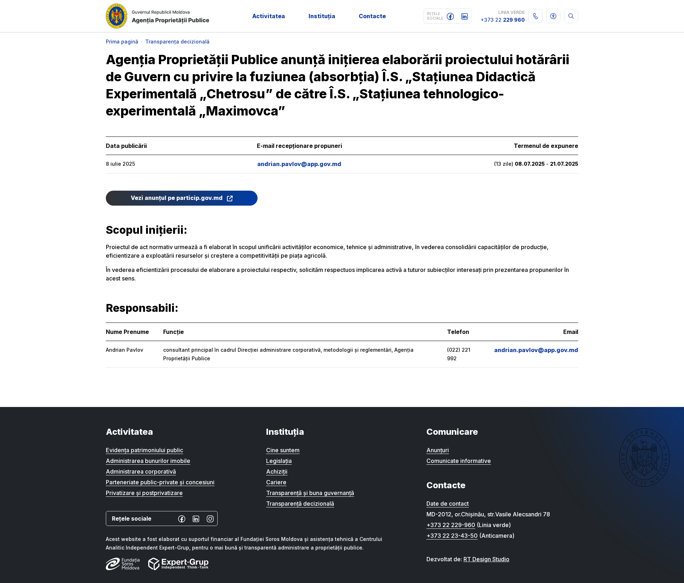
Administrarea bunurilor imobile (148, 460)
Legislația (279, 460)
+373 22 (503, 20)
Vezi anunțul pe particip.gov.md (177, 197)
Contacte (372, 16)
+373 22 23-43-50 (452, 535)
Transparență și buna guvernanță (310, 492)
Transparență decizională (300, 503)
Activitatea (268, 16)
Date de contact (447, 503)
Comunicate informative (458, 460)
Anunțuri (437, 450)
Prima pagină (122, 41)
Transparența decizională (177, 41)
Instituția (322, 16)
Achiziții (276, 471)
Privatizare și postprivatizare (144, 492)
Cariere (276, 482)
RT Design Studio (486, 559)
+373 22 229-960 (450, 524)
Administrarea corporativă (141, 471)
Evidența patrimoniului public (144, 450)
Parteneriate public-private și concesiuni (160, 482)
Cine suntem (283, 450)
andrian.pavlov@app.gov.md (299, 163)
